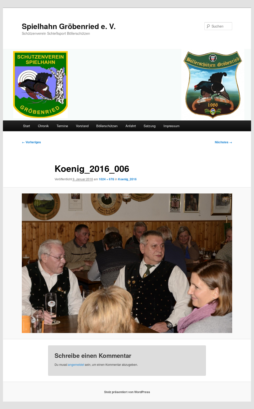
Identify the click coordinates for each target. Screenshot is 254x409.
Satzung (150, 125)
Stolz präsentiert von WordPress (127, 392)
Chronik (43, 125)
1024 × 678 (106, 179)
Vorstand (82, 125)
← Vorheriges (31, 142)
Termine (62, 125)
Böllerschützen (107, 125)
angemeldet (76, 364)
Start (26, 125)
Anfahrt (131, 125)
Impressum (171, 125)
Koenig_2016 (127, 179)
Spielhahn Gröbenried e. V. (69, 26)
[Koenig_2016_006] (127, 263)
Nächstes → (223, 142)
